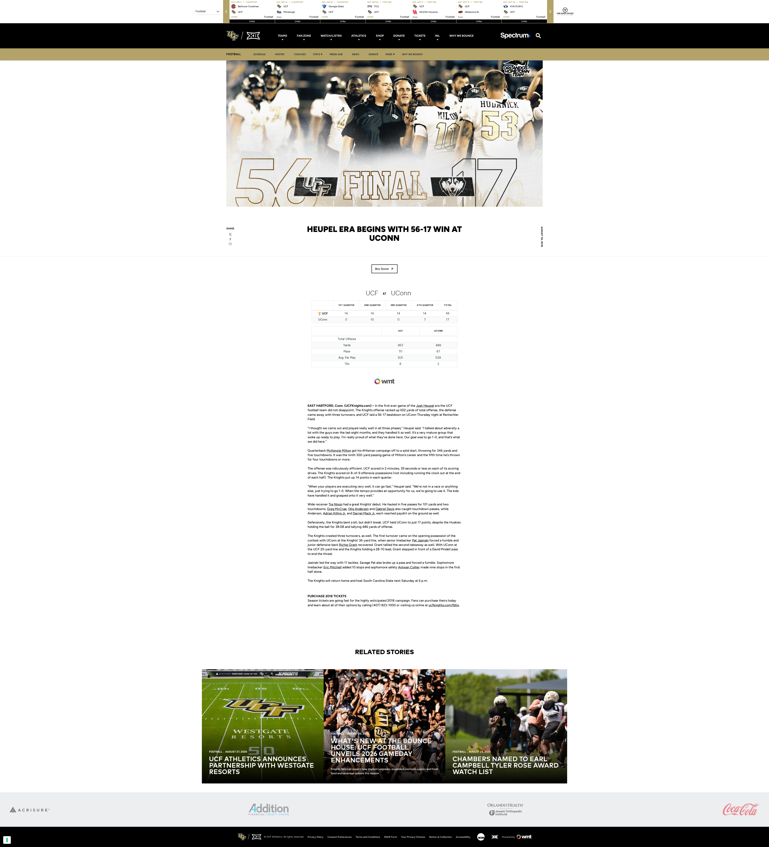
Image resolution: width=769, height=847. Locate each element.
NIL (437, 35)
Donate (399, 35)
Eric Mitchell (332, 567)
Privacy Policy (315, 837)
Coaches (300, 54)
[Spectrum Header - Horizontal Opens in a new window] (516, 36)
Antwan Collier (409, 567)
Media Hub (337, 54)
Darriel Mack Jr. (364, 513)
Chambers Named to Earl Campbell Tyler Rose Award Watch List (506, 765)
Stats (316, 54)
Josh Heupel (425, 406)
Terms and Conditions (368, 837)
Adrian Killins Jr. (334, 513)
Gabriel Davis (384, 509)
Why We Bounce (461, 35)
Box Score (382, 269)
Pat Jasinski (420, 540)
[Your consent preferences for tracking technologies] (7, 840)
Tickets (420, 35)
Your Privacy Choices (413, 837)
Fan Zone (304, 35)
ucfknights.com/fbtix (444, 605)
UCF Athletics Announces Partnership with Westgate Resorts (261, 765)
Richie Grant (348, 545)
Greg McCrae (337, 509)
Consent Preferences (339, 837)
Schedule (259, 54)
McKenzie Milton (339, 450)
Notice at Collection (440, 837)
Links (252, 21)
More (389, 54)
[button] (226, 11)
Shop (380, 35)
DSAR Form (390, 837)
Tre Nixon (335, 504)
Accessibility (463, 836)
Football (215, 751)
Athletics (358, 35)
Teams (282, 35)
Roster (279, 54)
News (355, 54)
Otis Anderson (358, 509)
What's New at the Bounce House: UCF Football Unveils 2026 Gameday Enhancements (381, 751)
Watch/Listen (331, 35)
